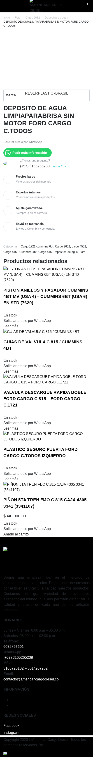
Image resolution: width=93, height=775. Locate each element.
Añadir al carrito (16, 534)
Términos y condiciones (30, 700)
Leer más (10, 326)
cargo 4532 (79, 246)
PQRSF (17, 705)
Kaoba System (55, 745)
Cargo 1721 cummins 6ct (37, 246)
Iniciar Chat (60, 166)
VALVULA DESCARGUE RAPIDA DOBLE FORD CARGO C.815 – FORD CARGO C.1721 (44, 398)
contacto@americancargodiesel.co (31, 679)
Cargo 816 (45, 252)
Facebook (11, 725)
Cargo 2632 (33, 17)
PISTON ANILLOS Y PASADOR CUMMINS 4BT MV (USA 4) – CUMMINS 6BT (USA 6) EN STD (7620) (45, 296)
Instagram (11, 733)
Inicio (6, 17)
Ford (18, 17)
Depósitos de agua (56, 17)
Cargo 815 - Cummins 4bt (20, 252)
